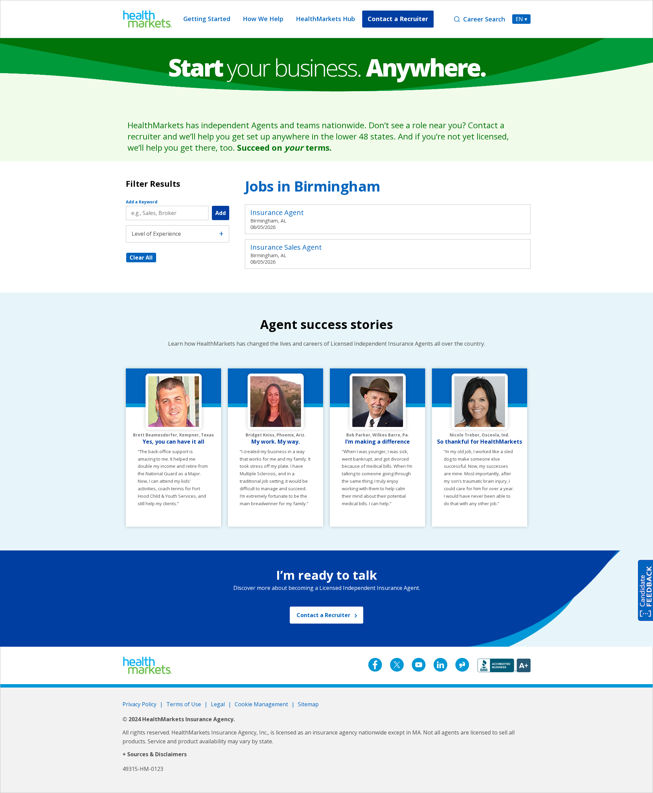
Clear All (141, 257)
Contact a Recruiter (398, 19)
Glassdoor (462, 665)
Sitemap (308, 704)
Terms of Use (183, 704)
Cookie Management (261, 704)
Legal (218, 704)
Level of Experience (156, 233)
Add (220, 213)
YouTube (418, 665)
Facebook (375, 665)
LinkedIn (440, 665)
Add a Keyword (141, 202)
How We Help (263, 19)
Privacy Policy (139, 704)
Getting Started (206, 19)
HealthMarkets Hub (325, 19)
